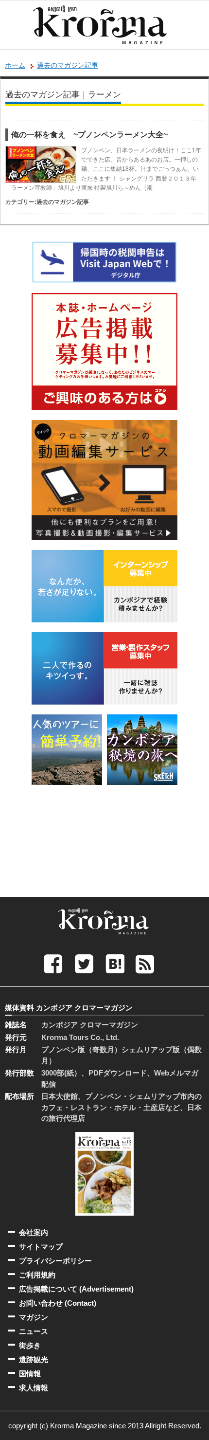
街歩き (30, 1345)
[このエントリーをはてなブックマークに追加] (115, 964)
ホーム (15, 65)
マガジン (33, 1317)
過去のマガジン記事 (67, 65)
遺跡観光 (33, 1359)
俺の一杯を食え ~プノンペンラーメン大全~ (89, 134)
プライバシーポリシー (55, 1261)
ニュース (33, 1331)
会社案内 (33, 1232)
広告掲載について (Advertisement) (76, 1289)
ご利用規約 (37, 1275)
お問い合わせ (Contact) (57, 1303)
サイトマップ (41, 1246)
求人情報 (33, 1388)
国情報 (30, 1373)
